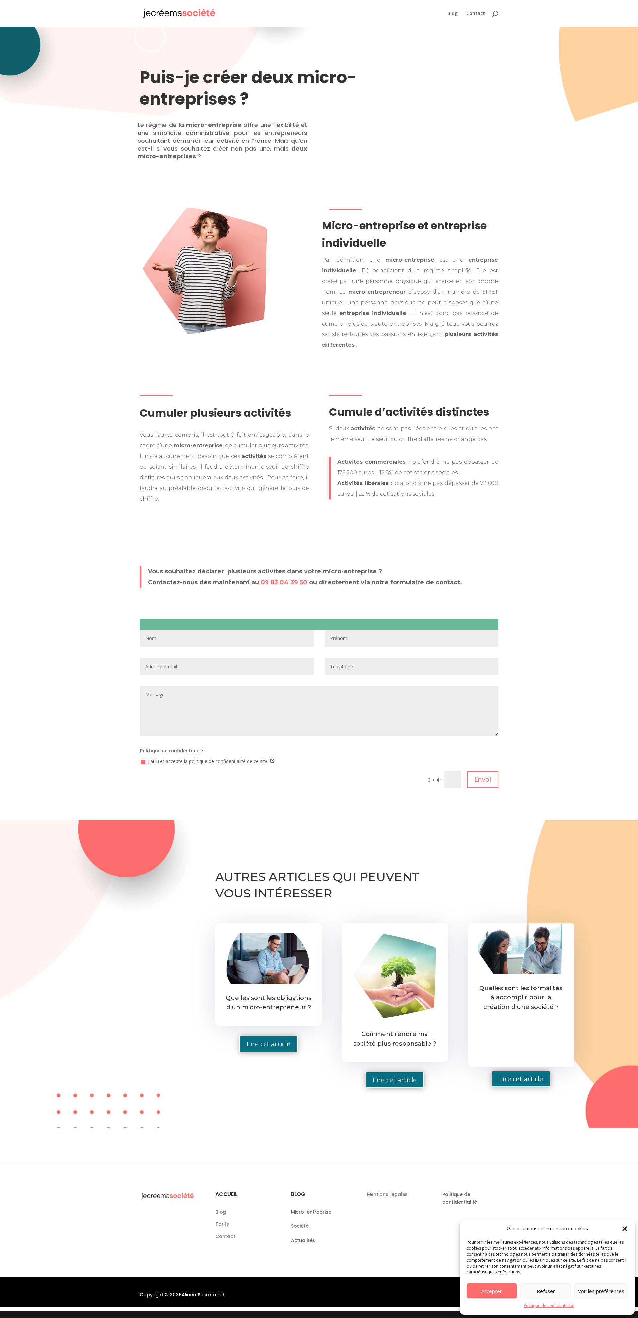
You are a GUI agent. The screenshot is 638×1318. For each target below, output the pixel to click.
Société (300, 1226)
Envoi (482, 779)
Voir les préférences (601, 1291)
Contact (475, 13)
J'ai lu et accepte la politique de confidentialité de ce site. (209, 761)
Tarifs (222, 1224)
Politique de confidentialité (549, 1305)
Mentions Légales (387, 1194)
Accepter (491, 1291)
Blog (452, 13)
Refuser (546, 1291)
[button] (624, 1228)
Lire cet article (268, 1043)
